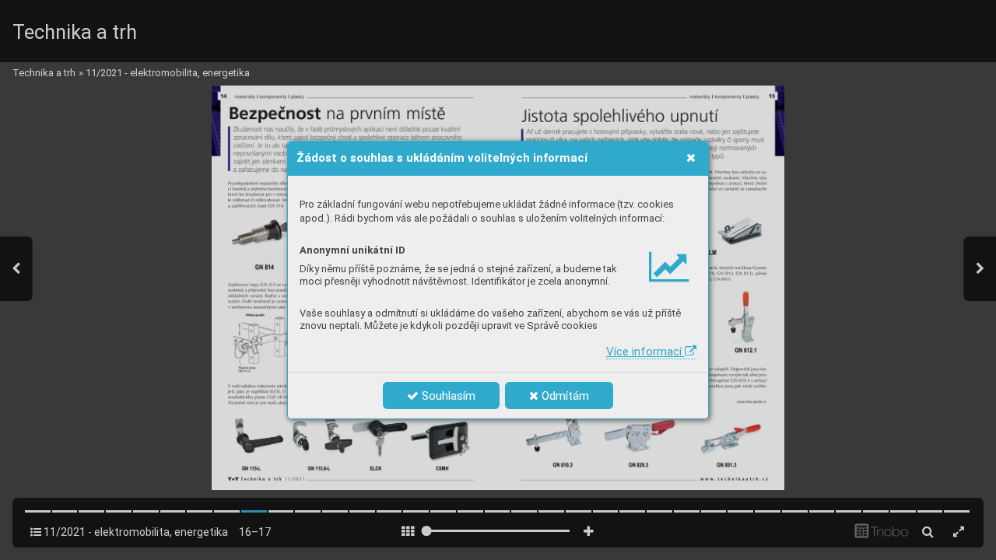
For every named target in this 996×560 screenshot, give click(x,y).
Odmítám (563, 396)
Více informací (645, 352)
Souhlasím (447, 396)
